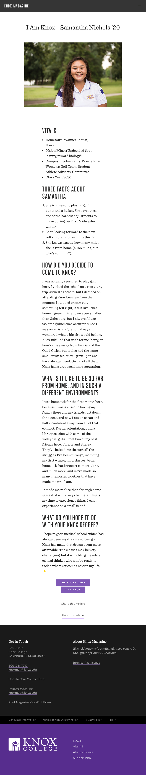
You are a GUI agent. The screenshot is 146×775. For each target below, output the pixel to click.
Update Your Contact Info (26, 679)
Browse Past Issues (86, 662)
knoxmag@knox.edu (23, 669)
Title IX (112, 719)
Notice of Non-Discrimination (60, 719)
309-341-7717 (18, 665)
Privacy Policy (93, 719)
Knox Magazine (16, 6)
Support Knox (82, 758)
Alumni (78, 746)
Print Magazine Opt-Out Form (30, 702)
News (77, 740)
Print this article (73, 615)
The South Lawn (73, 582)
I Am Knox (73, 589)
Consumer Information (22, 719)
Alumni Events (83, 752)
